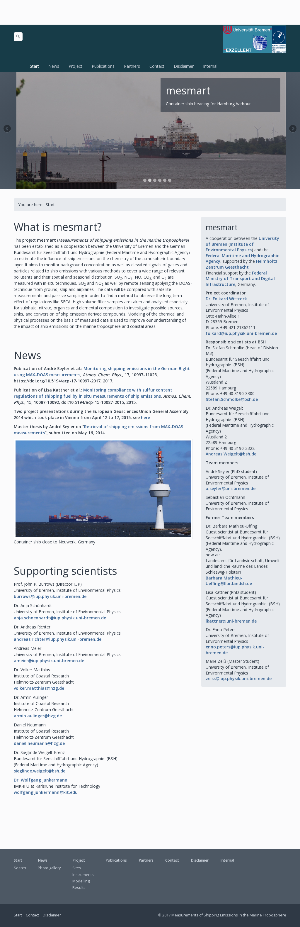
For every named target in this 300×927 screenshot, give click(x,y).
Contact (156, 66)
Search (20, 867)
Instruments (83, 874)
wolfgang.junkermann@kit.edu (46, 792)
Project (75, 66)
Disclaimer (184, 66)
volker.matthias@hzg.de (39, 688)
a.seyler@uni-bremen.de (230, 488)
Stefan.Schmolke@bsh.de (232, 399)
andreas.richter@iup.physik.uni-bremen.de (57, 639)
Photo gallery (49, 867)
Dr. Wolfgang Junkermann (40, 780)
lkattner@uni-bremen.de (231, 621)
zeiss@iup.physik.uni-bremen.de (239, 678)
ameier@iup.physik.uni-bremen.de (49, 660)
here (145, 417)
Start (34, 66)
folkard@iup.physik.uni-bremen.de (241, 333)
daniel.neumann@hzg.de (39, 743)
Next (292, 129)
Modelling (81, 881)
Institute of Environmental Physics (230, 247)
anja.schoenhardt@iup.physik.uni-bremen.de (60, 618)
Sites (76, 867)
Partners (132, 66)
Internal (210, 66)
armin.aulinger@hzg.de (38, 715)
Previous (7, 129)
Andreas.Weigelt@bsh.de (231, 454)
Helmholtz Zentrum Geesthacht (241, 264)
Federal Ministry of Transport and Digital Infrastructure (240, 278)
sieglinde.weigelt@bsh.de (39, 771)
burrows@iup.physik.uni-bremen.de (50, 596)
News (53, 66)
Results (79, 887)
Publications (103, 66)
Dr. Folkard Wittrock (226, 298)
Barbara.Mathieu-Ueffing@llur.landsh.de (229, 581)
